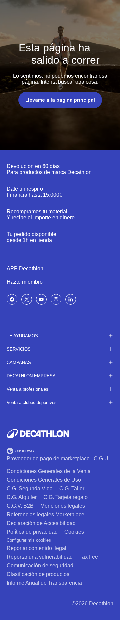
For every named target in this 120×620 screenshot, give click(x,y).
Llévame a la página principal (60, 100)
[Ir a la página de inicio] (38, 433)
